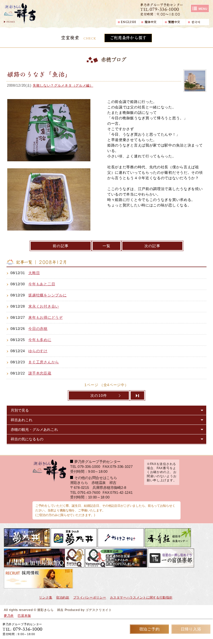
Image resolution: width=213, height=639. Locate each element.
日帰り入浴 (191, 629)
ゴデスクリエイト (98, 610)
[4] (137, 395)
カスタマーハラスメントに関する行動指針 (141, 597)
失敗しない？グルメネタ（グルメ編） (63, 85)
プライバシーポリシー (89, 597)
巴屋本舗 (24, 615)
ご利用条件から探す (128, 38)
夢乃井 (9, 615)
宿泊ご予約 (149, 629)
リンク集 (45, 597)
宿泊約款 (62, 597)
